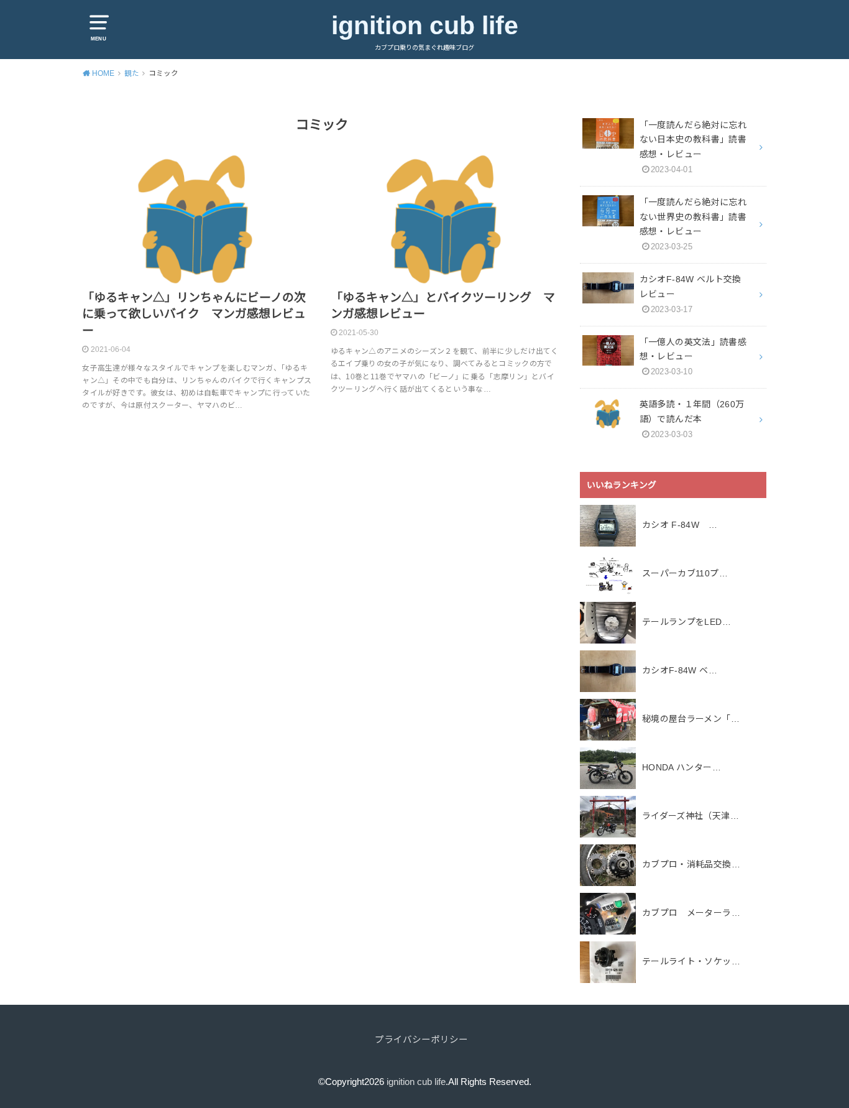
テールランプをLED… (686, 622)
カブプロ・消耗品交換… (691, 864)
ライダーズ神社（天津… (690, 816)
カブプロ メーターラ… (691, 913)
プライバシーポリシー (421, 1040)
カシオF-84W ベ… (679, 670)
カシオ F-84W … (679, 525)
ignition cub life (424, 25)
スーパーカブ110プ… (685, 573)
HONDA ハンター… (681, 767)
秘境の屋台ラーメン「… (691, 719)
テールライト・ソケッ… (691, 961)
